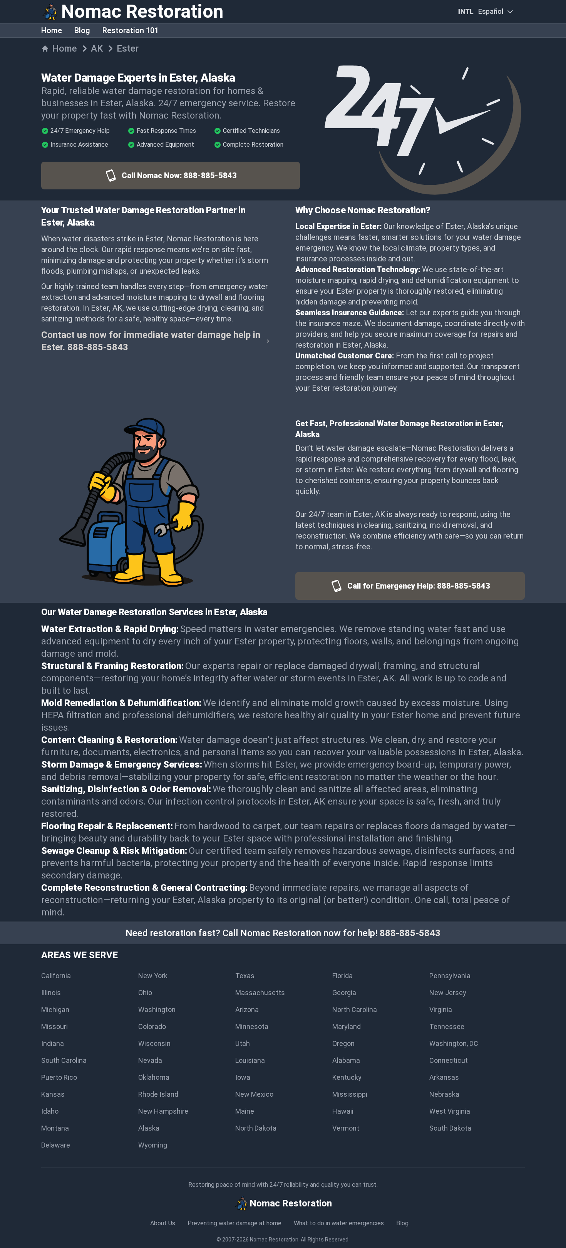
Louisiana (250, 1060)
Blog (82, 30)
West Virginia (449, 1111)
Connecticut (448, 1060)
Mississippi (349, 1094)
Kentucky (347, 1077)
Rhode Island (158, 1094)
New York (152, 976)
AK (97, 48)
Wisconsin (154, 1043)
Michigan (55, 1009)
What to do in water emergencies (339, 1223)
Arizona (247, 1009)
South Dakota (450, 1128)
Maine (244, 1111)
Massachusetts (260, 993)
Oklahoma (153, 1077)
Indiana (52, 1043)
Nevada (150, 1060)
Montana (55, 1128)
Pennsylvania (450, 976)
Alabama (346, 1060)
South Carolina (64, 1060)
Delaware (55, 1145)
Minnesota (251, 1026)
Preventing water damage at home (234, 1223)
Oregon (343, 1043)
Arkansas (444, 1077)
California (56, 976)
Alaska (148, 1128)
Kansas (53, 1094)
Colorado (152, 1026)
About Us (162, 1223)
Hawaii (342, 1111)
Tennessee (446, 1026)
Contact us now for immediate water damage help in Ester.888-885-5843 (150, 341)
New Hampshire (163, 1111)
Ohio (145, 993)
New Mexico (254, 1094)
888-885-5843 (410, 933)
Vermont (345, 1128)
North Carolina (354, 1009)
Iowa (242, 1077)
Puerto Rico (59, 1077)
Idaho (50, 1111)
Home (51, 30)
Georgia (344, 993)
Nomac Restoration (274, 1239)
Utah (242, 1043)
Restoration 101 (130, 30)
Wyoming (152, 1145)
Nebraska (444, 1094)
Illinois (51, 993)
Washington (157, 1009)
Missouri (54, 1026)
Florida (342, 976)
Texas (245, 976)
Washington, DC (453, 1043)
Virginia (440, 1009)
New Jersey (447, 993)
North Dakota (255, 1128)
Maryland (346, 1026)
